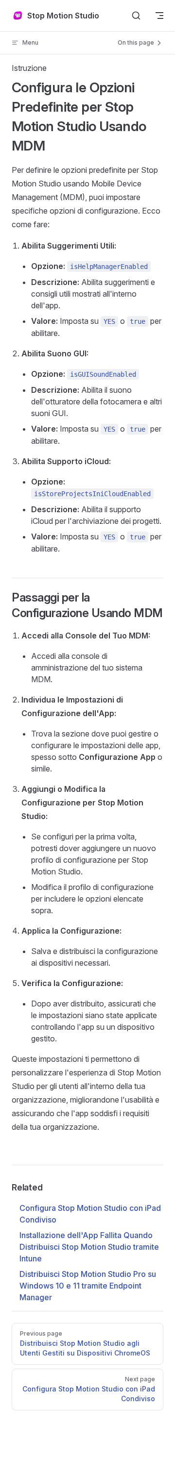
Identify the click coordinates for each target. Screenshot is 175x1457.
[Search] (136, 15)
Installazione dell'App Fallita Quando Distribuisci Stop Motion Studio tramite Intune (89, 1246)
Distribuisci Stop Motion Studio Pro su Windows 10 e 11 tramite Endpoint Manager (87, 1285)
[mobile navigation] (159, 15)
